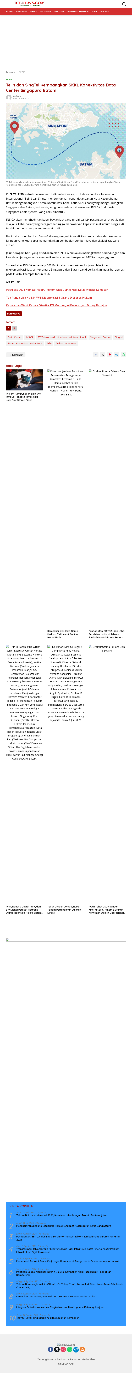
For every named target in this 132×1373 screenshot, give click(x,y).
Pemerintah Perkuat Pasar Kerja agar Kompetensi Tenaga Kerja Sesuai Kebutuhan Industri (68, 1261)
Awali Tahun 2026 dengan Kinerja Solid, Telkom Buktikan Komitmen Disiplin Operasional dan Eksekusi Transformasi (106, 910)
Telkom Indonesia (66, 343)
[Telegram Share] (116, 354)
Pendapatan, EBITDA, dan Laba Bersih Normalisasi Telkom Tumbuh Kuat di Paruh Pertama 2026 (107, 634)
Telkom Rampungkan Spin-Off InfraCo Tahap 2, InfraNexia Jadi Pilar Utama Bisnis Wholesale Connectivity (23, 397)
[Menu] (8, 4)
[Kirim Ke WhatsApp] (123, 354)
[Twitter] (57, 1350)
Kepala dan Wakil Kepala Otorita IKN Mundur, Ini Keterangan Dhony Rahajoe (56, 305)
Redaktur (17, 96)
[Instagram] (63, 1350)
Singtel (119, 337)
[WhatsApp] (69, 1350)
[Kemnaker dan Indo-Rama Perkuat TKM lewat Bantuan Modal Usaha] (66, 498)
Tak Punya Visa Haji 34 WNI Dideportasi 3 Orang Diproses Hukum (49, 298)
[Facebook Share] (95, 354)
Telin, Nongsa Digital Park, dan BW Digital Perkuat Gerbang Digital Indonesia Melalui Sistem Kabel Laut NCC (24, 910)
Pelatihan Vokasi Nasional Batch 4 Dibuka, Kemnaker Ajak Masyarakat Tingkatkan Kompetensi (63, 1273)
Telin (49, 343)
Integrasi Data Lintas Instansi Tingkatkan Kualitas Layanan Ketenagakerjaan (60, 1307)
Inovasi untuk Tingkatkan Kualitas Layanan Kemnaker (48, 1317)
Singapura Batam (100, 337)
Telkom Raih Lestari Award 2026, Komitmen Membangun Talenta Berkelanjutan (61, 1215)
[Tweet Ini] (102, 354)
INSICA (29, 337)
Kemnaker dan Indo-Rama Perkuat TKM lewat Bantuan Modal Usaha (63, 634)
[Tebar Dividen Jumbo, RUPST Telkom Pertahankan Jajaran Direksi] (66, 774)
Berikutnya (13, 313)
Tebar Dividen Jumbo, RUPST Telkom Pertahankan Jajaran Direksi (64, 909)
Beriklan (61, 1359)
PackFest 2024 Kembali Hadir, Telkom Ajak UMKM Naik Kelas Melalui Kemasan (57, 290)
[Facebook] (50, 1350)
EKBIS (9, 79)
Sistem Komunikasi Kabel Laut (25, 343)
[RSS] (82, 1350)
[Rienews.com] (29, 3)
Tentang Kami (45, 1359)
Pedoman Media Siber (82, 1359)
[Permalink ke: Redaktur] (9, 97)
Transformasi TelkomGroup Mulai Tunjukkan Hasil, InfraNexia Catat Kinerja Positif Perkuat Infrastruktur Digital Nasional (67, 1250)
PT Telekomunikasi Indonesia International (62, 337)
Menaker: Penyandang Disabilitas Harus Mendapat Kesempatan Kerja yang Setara (63, 1225)
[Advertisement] (66, 41)
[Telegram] (76, 1350)
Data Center (15, 337)
